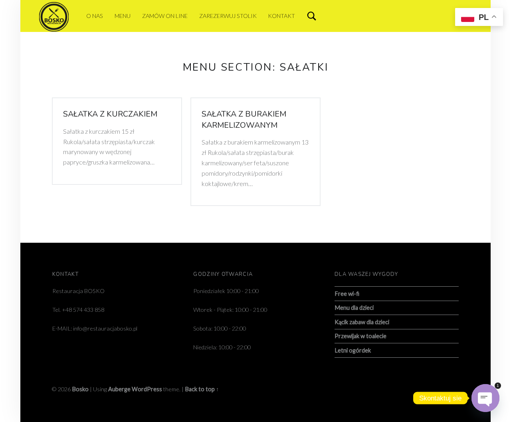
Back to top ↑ (202, 389)
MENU (123, 15)
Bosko (80, 389)
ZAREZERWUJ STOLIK (228, 15)
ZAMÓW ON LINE (165, 15)
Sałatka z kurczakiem (110, 114)
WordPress (147, 389)
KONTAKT (281, 15)
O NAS (94, 15)
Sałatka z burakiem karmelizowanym (244, 119)
